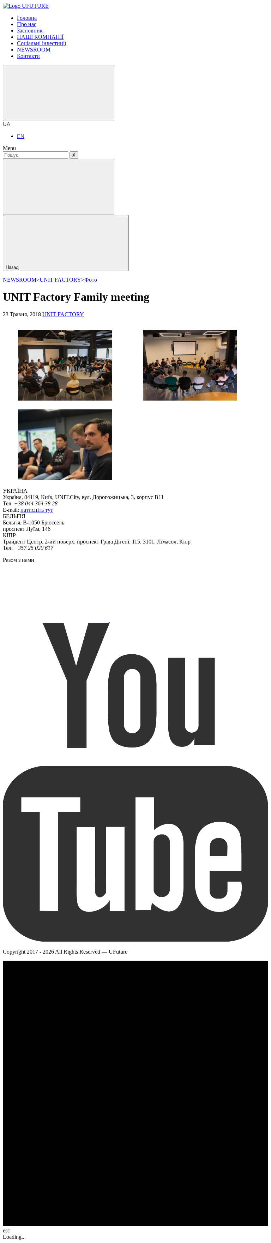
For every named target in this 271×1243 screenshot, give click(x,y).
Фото (90, 280)
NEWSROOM (19, 280)
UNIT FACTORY (60, 280)
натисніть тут (36, 510)
